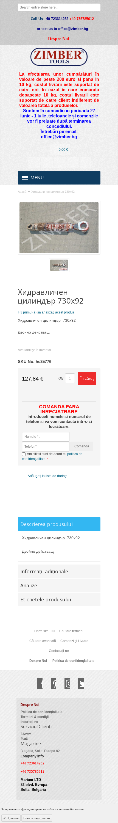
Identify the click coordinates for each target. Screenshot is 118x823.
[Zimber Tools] (59, 57)
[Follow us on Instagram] (64, 683)
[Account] (34, 162)
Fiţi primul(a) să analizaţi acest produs (46, 312)
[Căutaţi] (96, 7)
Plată (24, 739)
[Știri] (47, 162)
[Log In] (72, 162)
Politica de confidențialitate (73, 661)
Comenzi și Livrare (74, 641)
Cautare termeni (71, 631)
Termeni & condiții (35, 717)
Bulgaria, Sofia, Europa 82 (40, 751)
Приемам (12, 818)
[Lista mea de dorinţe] (60, 162)
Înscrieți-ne (29, 722)
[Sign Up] (85, 162)
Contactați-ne (59, 651)
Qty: (61, 378)
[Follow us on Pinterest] (50, 683)
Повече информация (36, 818)
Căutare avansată (42, 641)
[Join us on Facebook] (37, 683)
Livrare (26, 734)
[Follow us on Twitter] (78, 683)
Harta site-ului (44, 631)
